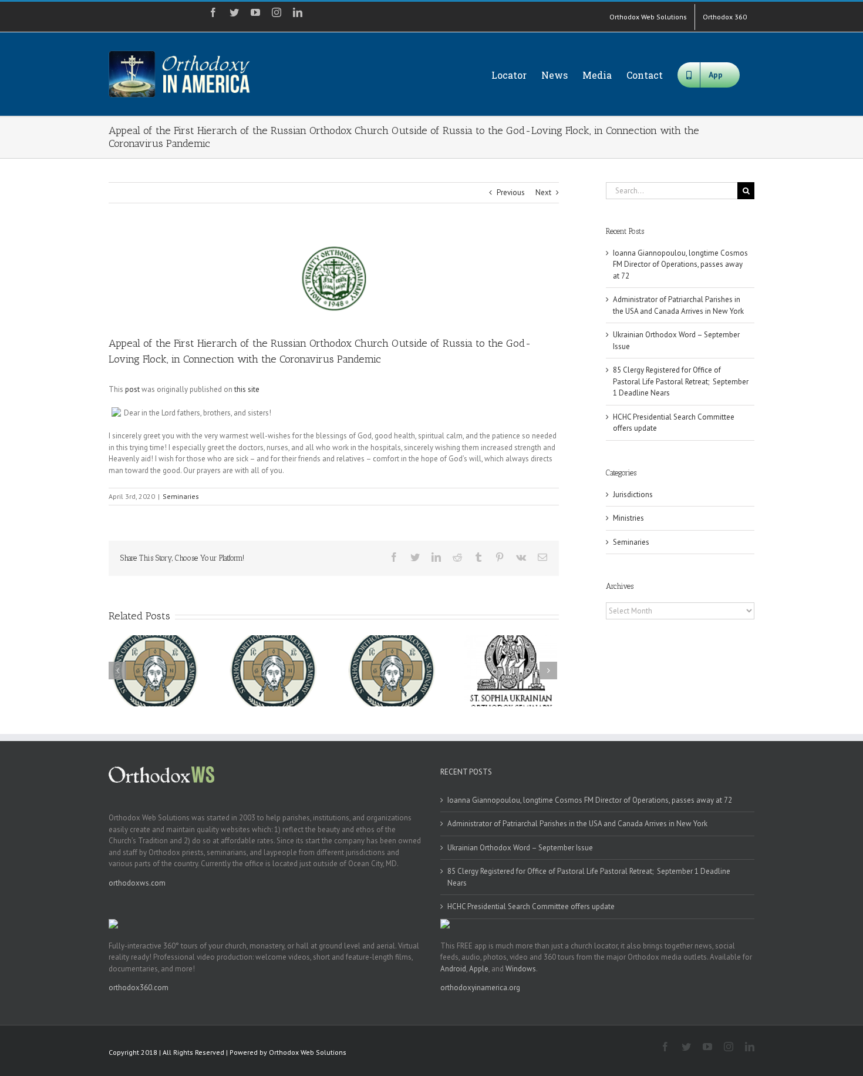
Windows (520, 969)
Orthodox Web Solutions (307, 1052)
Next (543, 192)
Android (453, 969)
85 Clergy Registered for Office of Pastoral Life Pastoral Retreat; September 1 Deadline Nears (681, 381)
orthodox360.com (138, 988)
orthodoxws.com (137, 883)
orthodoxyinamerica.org (480, 988)
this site (246, 389)
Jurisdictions (633, 495)
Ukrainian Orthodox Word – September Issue (520, 848)
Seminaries (181, 496)
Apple (478, 969)
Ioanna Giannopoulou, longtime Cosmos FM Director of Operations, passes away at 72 (680, 264)
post (132, 389)
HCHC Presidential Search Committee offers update (531, 906)
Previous (511, 192)
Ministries (628, 518)
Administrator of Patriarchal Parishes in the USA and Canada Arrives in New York (577, 824)
